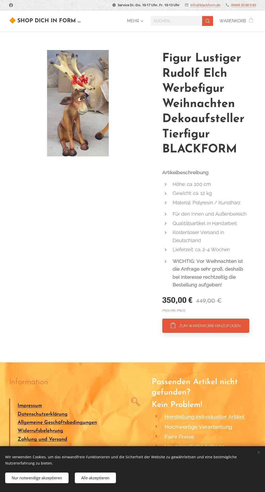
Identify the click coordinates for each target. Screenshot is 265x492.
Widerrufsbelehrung (40, 430)
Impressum (30, 405)
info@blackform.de (205, 5)
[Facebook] (11, 5)
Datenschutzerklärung (43, 414)
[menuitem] (134, 21)
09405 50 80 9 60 (243, 5)
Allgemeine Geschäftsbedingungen (57, 422)
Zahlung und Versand (42, 439)
